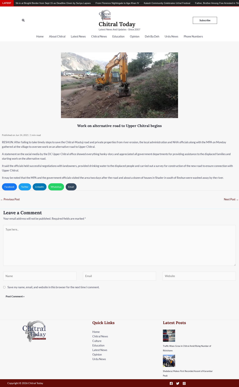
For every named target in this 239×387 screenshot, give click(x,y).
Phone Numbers (193, 36)
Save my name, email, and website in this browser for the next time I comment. (53, 287)
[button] (23, 20)
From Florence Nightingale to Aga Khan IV (103, 3)
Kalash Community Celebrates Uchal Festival (153, 3)
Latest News (78, 36)
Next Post (231, 199)
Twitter (24, 186)
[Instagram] (184, 383)
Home (40, 36)
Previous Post (10, 199)
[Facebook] (171, 383)
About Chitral (57, 36)
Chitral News (99, 36)
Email (71, 186)
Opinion (134, 36)
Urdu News (171, 36)
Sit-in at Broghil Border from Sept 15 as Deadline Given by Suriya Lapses (39, 3)
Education (118, 36)
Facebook (9, 186)
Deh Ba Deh (152, 36)
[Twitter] (177, 383)
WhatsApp (56, 186)
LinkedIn (39, 186)
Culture (96, 341)
